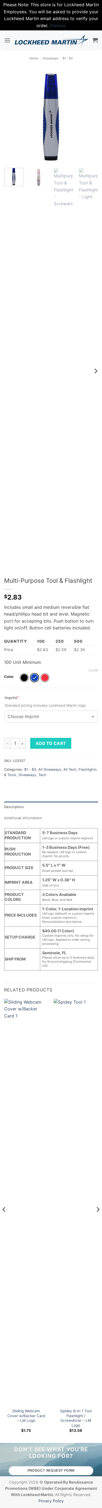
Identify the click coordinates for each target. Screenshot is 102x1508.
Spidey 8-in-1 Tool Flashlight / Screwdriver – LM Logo (76, 1418)
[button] (7, 40)
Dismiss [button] (58, 25)
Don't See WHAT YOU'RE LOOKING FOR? (51, 1452)
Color (9, 677)
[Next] (89, 117)
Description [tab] (14, 807)
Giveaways (50, 58)
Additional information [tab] (23, 818)
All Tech (69, 769)
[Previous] (13, 117)
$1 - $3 (68, 58)
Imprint (20, 697)
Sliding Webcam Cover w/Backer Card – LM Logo (26, 1416)
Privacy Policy (51, 1501)
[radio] (24, 678)
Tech (42, 775)
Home (33, 58)
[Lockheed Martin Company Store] (51, 40)
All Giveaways (49, 769)
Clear (93, 670)
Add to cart (51, 743)
